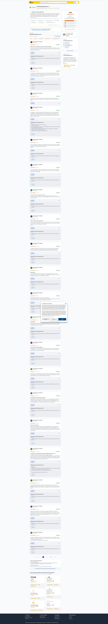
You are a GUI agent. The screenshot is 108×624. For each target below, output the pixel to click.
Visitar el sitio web (70, 50)
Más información (50, 573)
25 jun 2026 (37, 192)
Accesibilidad (48, 622)
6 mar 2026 (32, 437)
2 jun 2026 (37, 110)
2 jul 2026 (37, 270)
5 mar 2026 (37, 423)
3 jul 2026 (32, 282)
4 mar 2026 (32, 522)
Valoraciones (27, 618)
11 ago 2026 (32, 382)
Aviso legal (27, 622)
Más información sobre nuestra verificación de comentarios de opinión (45, 568)
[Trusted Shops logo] (31, 2)
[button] (74, 2)
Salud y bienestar (73, 65)
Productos (70, 616)
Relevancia (58, 36)
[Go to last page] (55, 557)
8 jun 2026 (32, 123)
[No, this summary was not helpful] (59, 25)
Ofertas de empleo (57, 618)
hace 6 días (37, 96)
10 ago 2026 (37, 371)
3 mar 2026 (37, 509)
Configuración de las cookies (41, 622)
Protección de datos (32, 622)
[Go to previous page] (37, 557)
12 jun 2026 (37, 246)
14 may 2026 (37, 451)
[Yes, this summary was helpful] (58, 25)
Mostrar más (65, 63)
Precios (70, 617)
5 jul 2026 (37, 142)
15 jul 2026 (37, 295)
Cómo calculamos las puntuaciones (70, 29)
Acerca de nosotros (57, 616)
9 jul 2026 (32, 332)
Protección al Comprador (28, 617)
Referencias (71, 618)
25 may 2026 (32, 547)
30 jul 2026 (37, 167)
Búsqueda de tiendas (43, 617)
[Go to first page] (35, 557)
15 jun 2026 (32, 257)
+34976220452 (67, 42)
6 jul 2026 (32, 154)
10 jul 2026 (32, 357)
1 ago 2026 (37, 44)
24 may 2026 (37, 535)
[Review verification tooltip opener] (49, 6)
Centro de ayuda (42, 616)
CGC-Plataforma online (54, 622)
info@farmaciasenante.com (68, 45)
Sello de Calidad (27, 616)
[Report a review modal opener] (59, 53)
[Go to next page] (53, 557)
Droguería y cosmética (66, 65)
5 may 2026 (32, 83)
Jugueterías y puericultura (67, 66)
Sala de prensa (57, 617)
